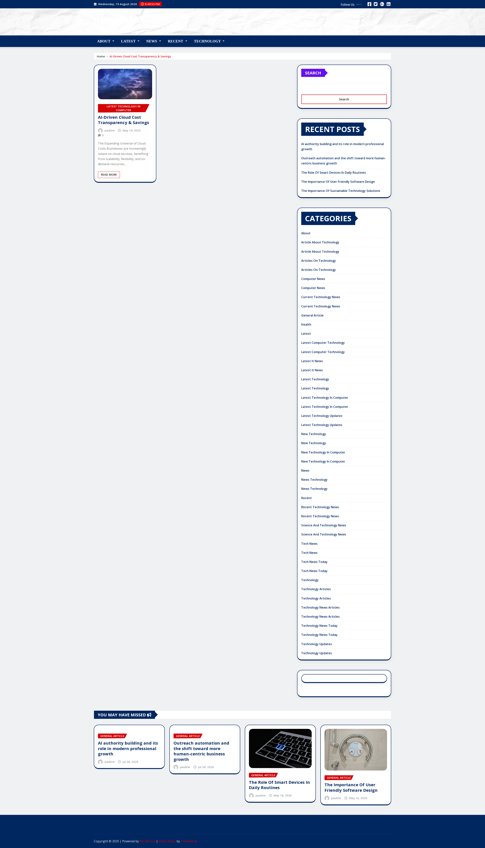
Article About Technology (320, 242)
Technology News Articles (320, 607)
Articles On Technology (318, 261)
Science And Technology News (323, 525)
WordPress (147, 841)
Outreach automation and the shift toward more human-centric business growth (201, 751)
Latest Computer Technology (323, 343)
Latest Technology (315, 379)
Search (313, 73)
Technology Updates (316, 644)
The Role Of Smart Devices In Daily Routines (333, 172)
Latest (129, 41)
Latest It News (312, 361)
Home (101, 56)
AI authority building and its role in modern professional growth (128, 748)
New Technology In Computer (323, 452)
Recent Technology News (320, 507)
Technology (208, 41)
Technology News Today (319, 626)
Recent (176, 41)
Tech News (309, 544)
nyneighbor (118, 19)
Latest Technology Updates (321, 416)
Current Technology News (320, 297)
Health (306, 324)
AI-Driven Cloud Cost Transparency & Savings (140, 56)
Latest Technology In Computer (324, 397)
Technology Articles (316, 589)
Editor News (167, 841)
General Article (312, 315)
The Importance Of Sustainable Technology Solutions (340, 191)
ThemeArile (189, 841)
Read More (109, 174)
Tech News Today (314, 562)
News (152, 41)
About (104, 41)
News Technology (314, 480)
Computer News (313, 279)
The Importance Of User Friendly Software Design (338, 182)
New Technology (313, 434)
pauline (110, 130)
